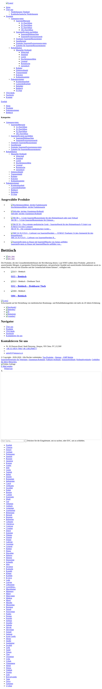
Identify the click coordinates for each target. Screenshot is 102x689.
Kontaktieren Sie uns (14, 336)
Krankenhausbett (22, 81)
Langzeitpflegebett (23, 84)
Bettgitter (19, 86)
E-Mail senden (6, 366)
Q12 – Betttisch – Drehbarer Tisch (28, 286)
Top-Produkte (48, 357)
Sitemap (58, 357)
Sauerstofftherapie (23, 21)
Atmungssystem (17, 18)
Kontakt (9, 97)
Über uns (9, 9)
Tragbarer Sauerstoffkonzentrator (29, 39)
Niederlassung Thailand (20, 12)
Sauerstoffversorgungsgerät (31, 36)
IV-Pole (19, 90)
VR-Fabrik (10, 93)
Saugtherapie (21, 41)
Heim (8, 7)
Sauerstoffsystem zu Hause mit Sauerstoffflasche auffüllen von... (36, 244)
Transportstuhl (21, 72)
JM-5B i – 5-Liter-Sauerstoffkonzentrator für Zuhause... (33, 220)
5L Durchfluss (26, 27)
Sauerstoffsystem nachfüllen (27, 32)
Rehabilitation (16, 48)
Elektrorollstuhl (22, 70)
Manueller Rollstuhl (23, 50)
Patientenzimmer (17, 79)
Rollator (19, 68)
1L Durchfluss (26, 23)
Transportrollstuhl (68, 359)
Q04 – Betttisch (18, 296)
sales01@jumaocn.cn (14, 353)
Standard (24, 54)
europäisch (25, 66)
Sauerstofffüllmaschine (30, 34)
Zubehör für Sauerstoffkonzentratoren (31, 45)
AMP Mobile (68, 357)
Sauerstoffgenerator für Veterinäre (14, 359)
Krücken (19, 75)
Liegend (24, 61)
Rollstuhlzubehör (22, 77)
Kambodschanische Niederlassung (24, 14)
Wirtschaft (25, 52)
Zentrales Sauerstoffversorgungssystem (31, 43)
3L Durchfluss (26, 25)
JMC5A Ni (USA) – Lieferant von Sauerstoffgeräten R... (33, 238)
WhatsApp (8, 368)
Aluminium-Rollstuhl (36, 359)
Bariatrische (25, 63)
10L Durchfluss (27, 30)
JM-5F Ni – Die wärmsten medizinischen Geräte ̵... (31, 229)
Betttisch (19, 88)
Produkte (9, 16)
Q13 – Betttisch (18, 276)
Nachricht (10, 95)
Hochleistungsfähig (28, 59)
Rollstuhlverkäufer (83, 359)
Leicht (23, 57)
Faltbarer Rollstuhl (53, 359)
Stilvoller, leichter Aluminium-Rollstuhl (26, 214)
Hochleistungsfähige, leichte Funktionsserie (28, 207)
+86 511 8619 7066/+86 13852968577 (21, 348)
